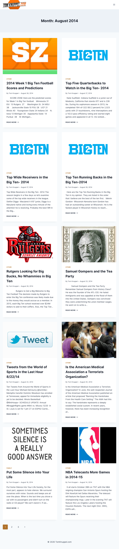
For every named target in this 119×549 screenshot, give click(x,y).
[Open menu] (114, 4)
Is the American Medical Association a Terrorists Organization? (85, 372)
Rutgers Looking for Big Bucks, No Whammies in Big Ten (29, 276)
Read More (13, 122)
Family (9, 468)
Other (9, 79)
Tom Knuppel (14, 93)
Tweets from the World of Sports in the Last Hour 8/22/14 (27, 372)
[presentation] (30, 56)
